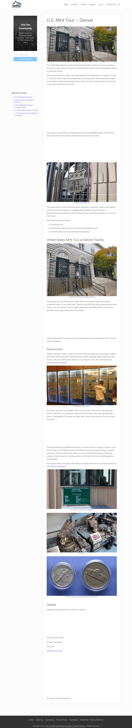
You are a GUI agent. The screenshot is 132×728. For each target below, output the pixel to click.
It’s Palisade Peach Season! (23, 97)
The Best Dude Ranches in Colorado (26, 110)
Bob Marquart (94, 597)
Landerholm (90, 510)
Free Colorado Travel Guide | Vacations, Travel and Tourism (65, 726)
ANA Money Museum (58, 466)
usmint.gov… (59, 651)
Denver (74, 610)
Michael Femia (86, 203)
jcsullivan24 (92, 297)
